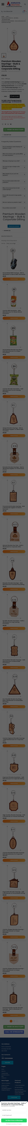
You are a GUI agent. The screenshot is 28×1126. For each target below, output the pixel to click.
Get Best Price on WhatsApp (14, 1120)
